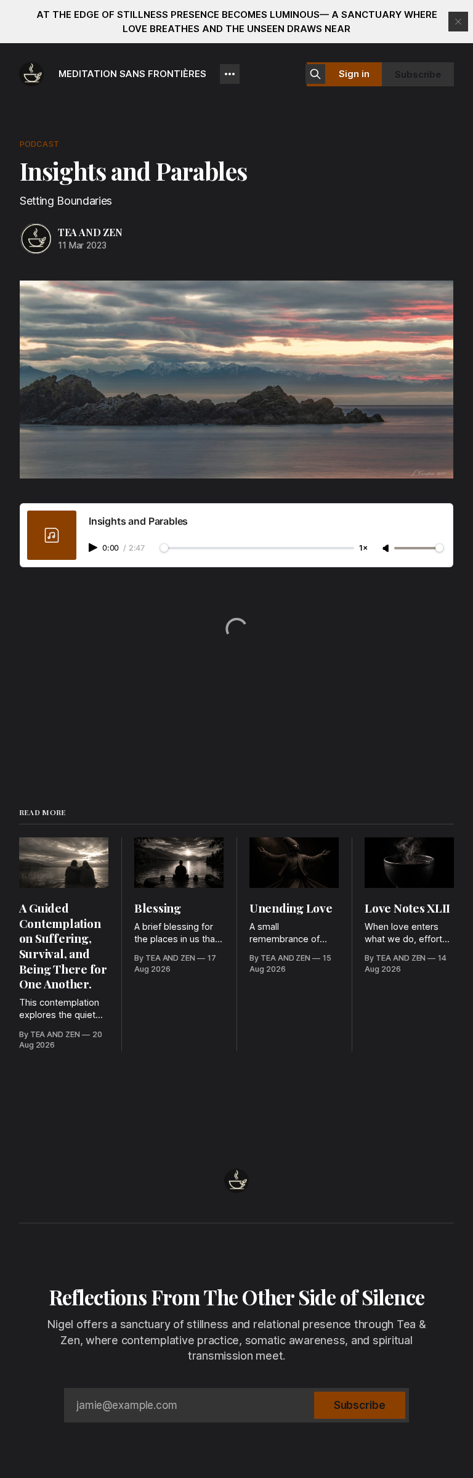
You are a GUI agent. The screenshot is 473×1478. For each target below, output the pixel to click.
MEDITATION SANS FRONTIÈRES (132, 74)
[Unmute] (386, 549)
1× (363, 548)
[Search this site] (315, 74)
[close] (458, 21)
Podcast (39, 144)
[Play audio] (94, 547)
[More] (230, 74)
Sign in (354, 74)
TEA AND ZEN (90, 232)
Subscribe (418, 74)
